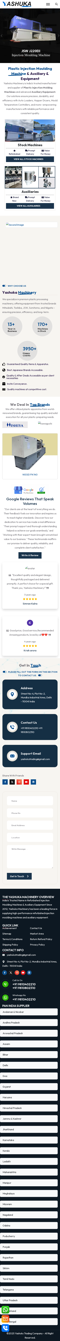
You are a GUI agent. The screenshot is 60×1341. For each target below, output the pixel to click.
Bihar (5, 1054)
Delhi (5, 1065)
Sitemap (6, 933)
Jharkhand (8, 1129)
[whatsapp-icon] (5, 1310)
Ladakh (7, 1161)
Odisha (6, 1225)
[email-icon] (5, 1319)
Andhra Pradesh (11, 1022)
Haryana (7, 1097)
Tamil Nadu (8, 1278)
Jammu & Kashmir (12, 1118)
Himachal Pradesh (12, 1108)
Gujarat (7, 1086)
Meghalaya (8, 1193)
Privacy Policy (37, 944)
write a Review (30, 555)
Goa (5, 1075)
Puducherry (9, 1236)
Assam (6, 1043)
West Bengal (9, 1321)
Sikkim (6, 1268)
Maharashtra (9, 1172)
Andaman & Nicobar (13, 1011)
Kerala (6, 1150)
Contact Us (36, 928)
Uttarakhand (9, 1310)
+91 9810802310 (23, 988)
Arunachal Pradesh (13, 1033)
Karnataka (8, 1140)
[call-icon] (5, 1328)
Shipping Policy (10, 944)
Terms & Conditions (12, 939)
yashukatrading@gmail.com (35, 759)
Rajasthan (8, 1257)
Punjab (6, 1246)
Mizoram (7, 1204)
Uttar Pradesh (10, 1300)
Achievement (9, 928)
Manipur (7, 1182)
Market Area (37, 933)
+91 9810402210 (29, 728)
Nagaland (8, 1214)
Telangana (8, 1289)
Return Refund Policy (41, 939)
